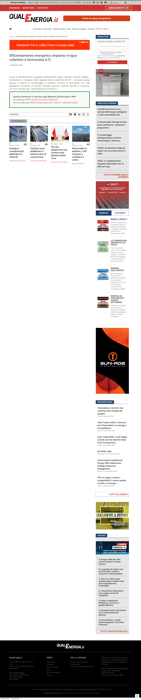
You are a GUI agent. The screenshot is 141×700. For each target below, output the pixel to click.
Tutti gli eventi (118, 494)
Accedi (115, 2)
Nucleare (91, 29)
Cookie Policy (80, 693)
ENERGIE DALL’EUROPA (117, 269)
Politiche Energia (59, 29)
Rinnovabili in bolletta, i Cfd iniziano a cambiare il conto (79, 154)
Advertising (28, 8)
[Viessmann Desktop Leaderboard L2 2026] (49, 45)
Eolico (69, 29)
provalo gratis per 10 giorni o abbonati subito (57, 102)
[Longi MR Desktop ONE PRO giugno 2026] (112, 83)
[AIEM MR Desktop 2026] (112, 195)
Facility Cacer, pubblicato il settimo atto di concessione (38, 152)
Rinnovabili (47, 29)
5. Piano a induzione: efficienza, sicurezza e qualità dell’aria (109, 602)
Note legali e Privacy (67, 693)
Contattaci (42, 8)
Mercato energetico (79, 29)
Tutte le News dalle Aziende (116, 175)
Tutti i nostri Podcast (114, 631)
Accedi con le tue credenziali (44, 99)
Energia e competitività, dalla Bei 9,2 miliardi (16, 152)
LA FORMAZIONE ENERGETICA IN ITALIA (119, 243)
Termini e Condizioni (93, 693)
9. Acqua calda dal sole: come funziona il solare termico (110, 561)
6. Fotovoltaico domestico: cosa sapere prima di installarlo (111, 593)
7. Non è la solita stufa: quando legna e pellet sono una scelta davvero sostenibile (111, 582)
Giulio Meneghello (78, 164)
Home (11, 36)
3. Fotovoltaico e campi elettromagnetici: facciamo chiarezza (111, 622)
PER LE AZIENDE (78, 657)
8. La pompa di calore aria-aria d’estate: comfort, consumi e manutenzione (111, 571)
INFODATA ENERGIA (18, 2)
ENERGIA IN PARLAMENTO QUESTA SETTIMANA (117, 299)
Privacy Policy (5, 698)
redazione (108, 689)
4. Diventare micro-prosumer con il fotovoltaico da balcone (112, 612)
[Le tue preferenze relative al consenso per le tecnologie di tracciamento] (137, 696)
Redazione (14, 8)
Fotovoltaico (37, 29)
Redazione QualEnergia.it (17, 161)
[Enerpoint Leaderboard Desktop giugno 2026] (97, 18)
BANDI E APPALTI (119, 219)
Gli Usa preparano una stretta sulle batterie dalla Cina (59, 152)
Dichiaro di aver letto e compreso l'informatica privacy (111, 53)
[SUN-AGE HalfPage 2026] (112, 360)
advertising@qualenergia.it (85, 666)
